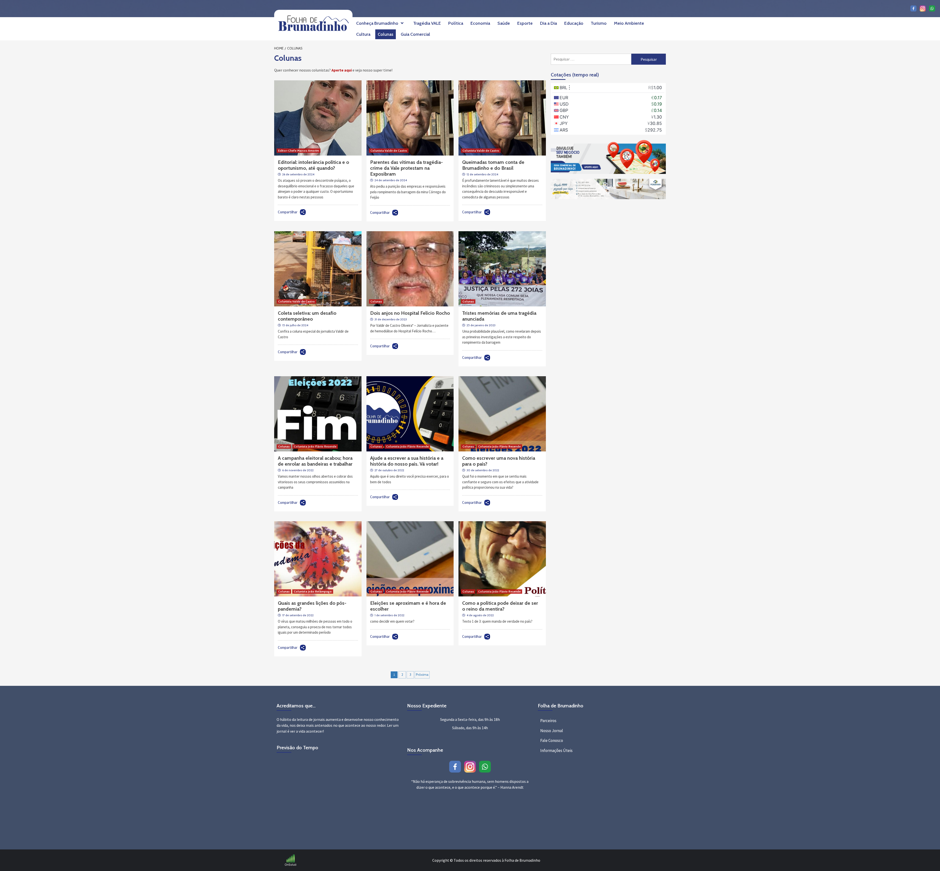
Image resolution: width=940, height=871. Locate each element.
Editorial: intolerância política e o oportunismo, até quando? (313, 165)
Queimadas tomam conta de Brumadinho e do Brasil (493, 165)
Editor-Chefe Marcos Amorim (298, 150)
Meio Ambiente (629, 23)
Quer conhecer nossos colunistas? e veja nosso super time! (333, 70)
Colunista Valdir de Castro (388, 150)
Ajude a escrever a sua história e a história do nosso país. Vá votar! (406, 461)
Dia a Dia (548, 23)
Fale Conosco (551, 740)
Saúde (503, 23)
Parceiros (548, 720)
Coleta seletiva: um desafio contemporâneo (307, 316)
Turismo (599, 23)
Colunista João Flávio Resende (315, 446)
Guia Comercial (415, 34)
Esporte (525, 23)
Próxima (422, 674)
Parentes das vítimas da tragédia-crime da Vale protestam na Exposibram (406, 168)
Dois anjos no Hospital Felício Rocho (410, 313)
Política (455, 23)
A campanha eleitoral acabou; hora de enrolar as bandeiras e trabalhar (315, 461)
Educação (573, 23)
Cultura (363, 34)
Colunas (385, 34)
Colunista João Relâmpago (313, 591)
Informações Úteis (556, 750)
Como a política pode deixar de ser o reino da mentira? (500, 606)
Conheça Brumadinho (377, 23)
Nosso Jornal (551, 730)
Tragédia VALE (427, 23)
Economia (480, 23)
